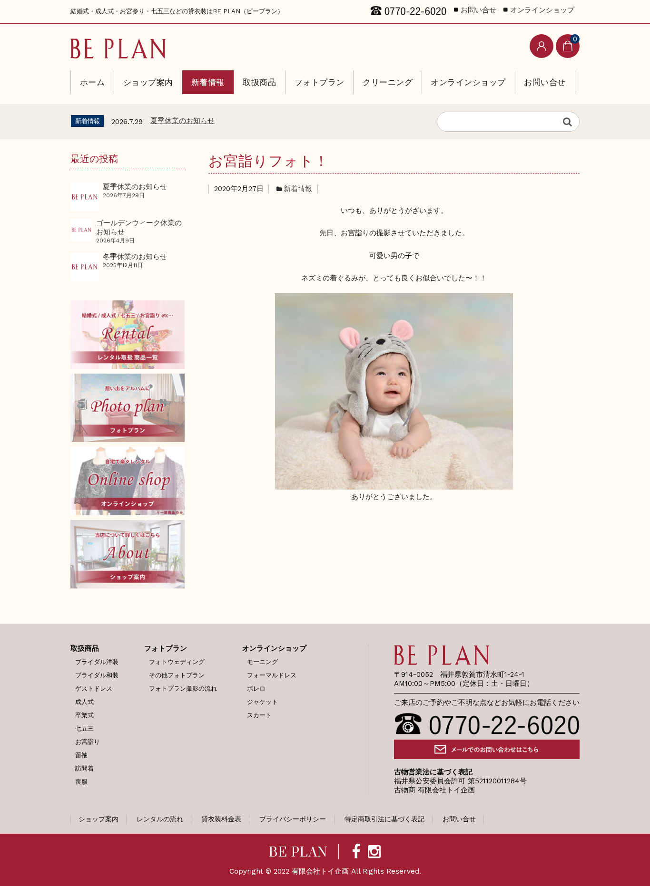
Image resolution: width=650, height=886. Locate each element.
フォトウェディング (177, 661)
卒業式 (84, 715)
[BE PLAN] (118, 46)
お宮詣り (87, 741)
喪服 (81, 781)
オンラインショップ (468, 82)
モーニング (262, 661)
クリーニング (388, 82)
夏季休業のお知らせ (182, 120)
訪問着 (84, 768)
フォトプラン (320, 82)
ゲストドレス (93, 688)
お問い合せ (545, 82)
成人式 (84, 701)
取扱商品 (259, 82)
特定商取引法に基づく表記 (384, 819)
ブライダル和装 (96, 675)
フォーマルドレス (271, 675)
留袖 (81, 755)
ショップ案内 (148, 82)
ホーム (92, 82)
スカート (259, 715)
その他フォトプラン (177, 675)
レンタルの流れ (160, 819)
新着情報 (208, 82)
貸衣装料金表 (221, 819)
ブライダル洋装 (96, 661)
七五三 (84, 728)
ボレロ (256, 688)
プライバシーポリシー (292, 819)
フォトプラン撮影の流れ (183, 688)
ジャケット (262, 701)
